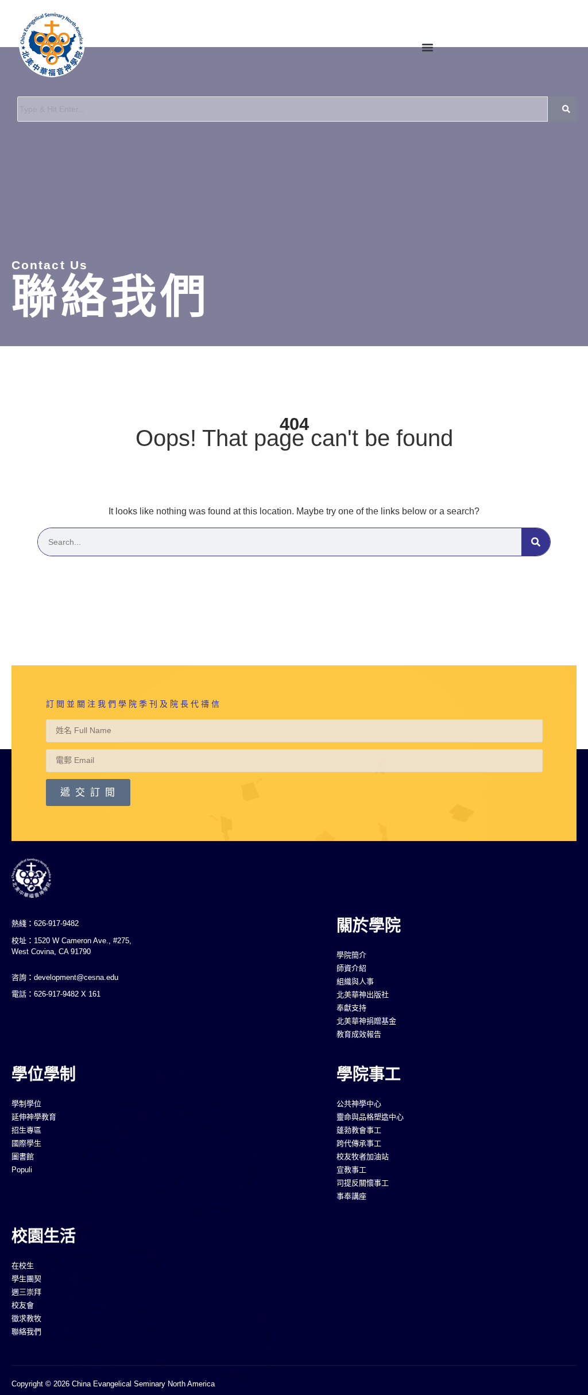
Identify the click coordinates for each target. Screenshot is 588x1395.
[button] (427, 47)
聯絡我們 (110, 296)
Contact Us (49, 265)
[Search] (535, 542)
